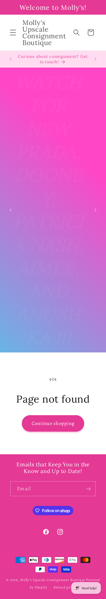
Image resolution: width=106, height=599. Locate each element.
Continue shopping (53, 423)
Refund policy (65, 587)
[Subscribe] (88, 488)
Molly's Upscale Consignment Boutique (52, 579)
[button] (13, 32)
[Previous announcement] (10, 59)
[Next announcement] (95, 59)
